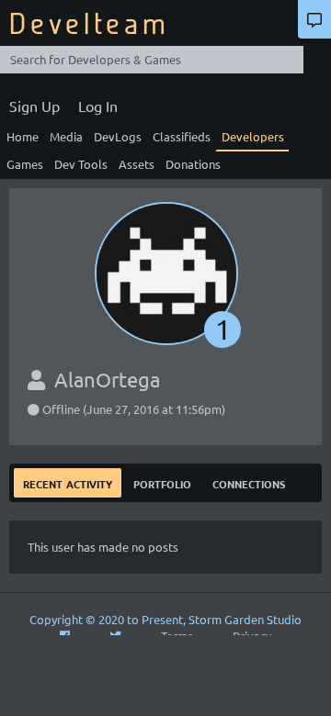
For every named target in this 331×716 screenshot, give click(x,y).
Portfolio (162, 482)
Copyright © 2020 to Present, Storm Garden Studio (165, 619)
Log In (98, 105)
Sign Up (34, 105)
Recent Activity (67, 482)
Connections (248, 482)
